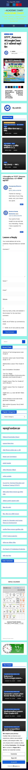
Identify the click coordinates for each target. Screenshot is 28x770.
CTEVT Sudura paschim (10, 536)
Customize (14, 754)
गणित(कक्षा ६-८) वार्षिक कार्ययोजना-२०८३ (11, 147)
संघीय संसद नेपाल (7, 555)
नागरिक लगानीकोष (7, 476)
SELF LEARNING (20, 124)
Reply (21, 204)
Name (5, 281)
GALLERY (6, 34)
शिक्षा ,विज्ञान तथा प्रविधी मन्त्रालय (11, 514)
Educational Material (9, 122)
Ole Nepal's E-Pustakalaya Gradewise (14, 549)
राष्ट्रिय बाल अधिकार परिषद (9, 542)
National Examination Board (11, 437)
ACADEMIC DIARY (14, 13)
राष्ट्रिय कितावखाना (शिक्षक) (9, 470)
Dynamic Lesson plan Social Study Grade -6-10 (14, 696)
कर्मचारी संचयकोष (7, 463)
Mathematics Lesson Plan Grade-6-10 (13, 712)
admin (13, 51)
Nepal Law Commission (10, 456)
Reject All (13, 758)
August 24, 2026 (10, 680)
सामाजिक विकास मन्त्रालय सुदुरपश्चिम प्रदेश (13, 529)
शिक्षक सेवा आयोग (7, 507)
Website (5, 299)
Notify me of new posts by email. (14, 327)
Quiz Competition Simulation (11, 369)
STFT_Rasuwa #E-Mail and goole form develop (19, 93)
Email (5, 290)
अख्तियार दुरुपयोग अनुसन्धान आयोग (11, 501)
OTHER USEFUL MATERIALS (9, 124)
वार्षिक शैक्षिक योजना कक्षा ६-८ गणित (13, 130)
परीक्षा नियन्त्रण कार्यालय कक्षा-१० (11, 450)
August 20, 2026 (10, 698)
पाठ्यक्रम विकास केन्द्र (8, 443)
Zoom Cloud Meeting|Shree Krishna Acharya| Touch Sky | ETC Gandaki (9, 94)
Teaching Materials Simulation (11, 674)
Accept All (14, 762)
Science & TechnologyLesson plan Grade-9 (12, 678)
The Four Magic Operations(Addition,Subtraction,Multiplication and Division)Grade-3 (14, 375)
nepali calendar (10, 638)
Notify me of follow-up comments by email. (14, 323)
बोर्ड (20, 450)
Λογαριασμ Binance (15, 186)
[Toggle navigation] (14, 26)
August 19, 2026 (10, 716)
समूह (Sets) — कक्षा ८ (11, 164)
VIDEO (11, 34)
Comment (6, 249)
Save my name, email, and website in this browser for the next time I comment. (13, 313)
